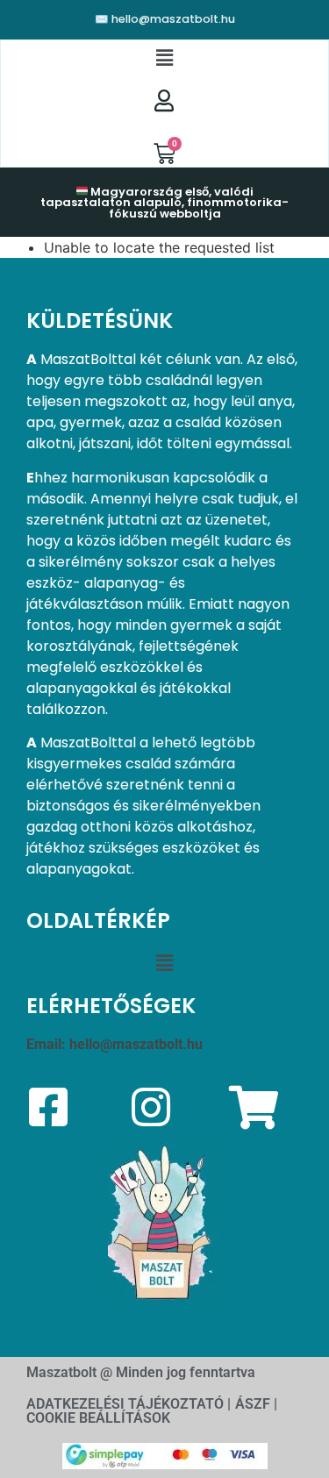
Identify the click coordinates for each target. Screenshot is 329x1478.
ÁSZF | (256, 1404)
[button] (164, 58)
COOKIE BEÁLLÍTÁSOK (98, 1418)
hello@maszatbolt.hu (136, 1044)
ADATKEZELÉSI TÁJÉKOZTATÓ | (128, 1404)
